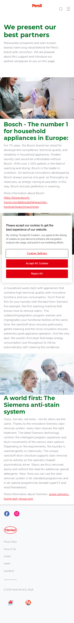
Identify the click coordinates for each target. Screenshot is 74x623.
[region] (37, 249)
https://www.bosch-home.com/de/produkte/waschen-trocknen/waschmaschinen (26, 202)
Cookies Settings (37, 253)
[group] (37, 69)
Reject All (37, 273)
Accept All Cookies (37, 263)
